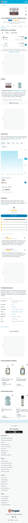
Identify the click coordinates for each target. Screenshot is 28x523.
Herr (15, 314)
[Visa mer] (2, 38)
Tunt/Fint (21, 311)
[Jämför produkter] (25, 14)
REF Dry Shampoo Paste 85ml (18, 90)
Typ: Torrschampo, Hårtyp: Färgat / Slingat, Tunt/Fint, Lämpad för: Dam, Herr (14, 22)
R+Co (13, 304)
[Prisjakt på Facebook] (12, 517)
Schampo (4, 5)
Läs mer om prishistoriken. (15, 139)
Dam (13, 314)
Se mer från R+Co (4, 326)
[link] (14, 93)
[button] (25, 8)
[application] (14, 162)
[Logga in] (26, 2)
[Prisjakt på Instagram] (15, 517)
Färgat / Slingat (15, 311)
